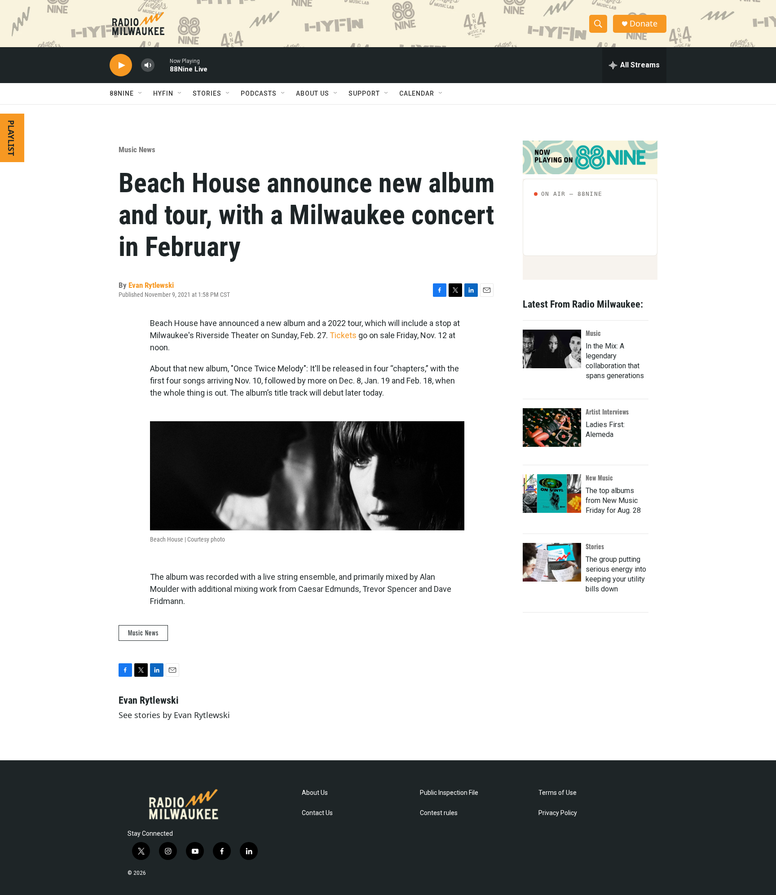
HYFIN (163, 93)
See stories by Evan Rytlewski (174, 715)
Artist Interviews (607, 411)
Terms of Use (557, 792)
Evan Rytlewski (151, 285)
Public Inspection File (449, 792)
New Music (599, 477)
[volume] (147, 65)
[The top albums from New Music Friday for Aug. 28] (552, 493)
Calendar (416, 93)
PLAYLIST (11, 138)
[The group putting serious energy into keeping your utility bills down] (552, 562)
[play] (121, 65)
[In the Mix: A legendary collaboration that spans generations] (552, 349)
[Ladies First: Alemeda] (552, 427)
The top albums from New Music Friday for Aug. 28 (613, 500)
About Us (315, 792)
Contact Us (317, 813)
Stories (595, 546)
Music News (137, 149)
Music (593, 333)
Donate (643, 23)
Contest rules (439, 813)
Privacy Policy (557, 813)
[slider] (162, 65)
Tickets (343, 335)
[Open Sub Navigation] (140, 93)
